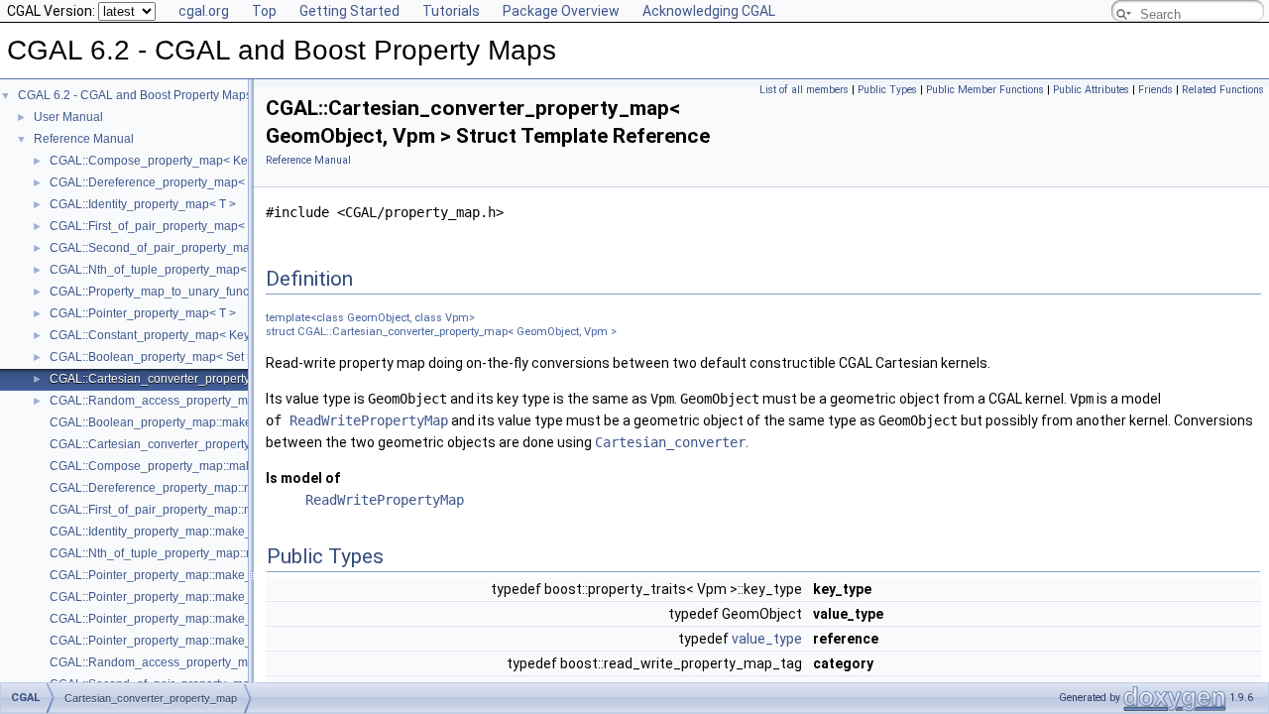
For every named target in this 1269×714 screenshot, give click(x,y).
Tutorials (451, 11)
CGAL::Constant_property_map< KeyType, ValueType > (199, 335)
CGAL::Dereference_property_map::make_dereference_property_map (239, 488)
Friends (1155, 89)
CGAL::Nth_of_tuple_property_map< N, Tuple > (177, 270)
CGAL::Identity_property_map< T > (143, 204)
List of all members (804, 89)
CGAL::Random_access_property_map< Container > (192, 401)
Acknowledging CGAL (708, 11)
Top (264, 11)
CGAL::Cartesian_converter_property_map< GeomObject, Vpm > (224, 379)
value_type (767, 639)
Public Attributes (1091, 89)
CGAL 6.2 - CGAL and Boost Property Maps (135, 95)
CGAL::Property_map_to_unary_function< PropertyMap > (204, 291)
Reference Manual (84, 139)
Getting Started (349, 11)
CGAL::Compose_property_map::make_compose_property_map (224, 466)
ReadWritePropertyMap (368, 420)
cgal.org (203, 11)
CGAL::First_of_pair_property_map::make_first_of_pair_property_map (238, 510)
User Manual (68, 117)
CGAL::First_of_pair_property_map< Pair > (165, 226)
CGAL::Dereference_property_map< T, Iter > (168, 182)
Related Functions (1223, 89)
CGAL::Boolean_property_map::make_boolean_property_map (218, 422)
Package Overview (561, 11)
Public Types (887, 89)
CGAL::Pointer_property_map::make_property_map (188, 575)
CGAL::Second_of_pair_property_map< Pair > (174, 248)
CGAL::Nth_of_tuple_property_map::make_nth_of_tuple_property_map (241, 553)
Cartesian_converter (670, 442)
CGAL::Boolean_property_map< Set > (152, 357)
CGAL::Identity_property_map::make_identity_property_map (211, 531)
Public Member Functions (985, 89)
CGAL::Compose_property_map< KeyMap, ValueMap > (199, 161)
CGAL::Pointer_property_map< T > (143, 313)
